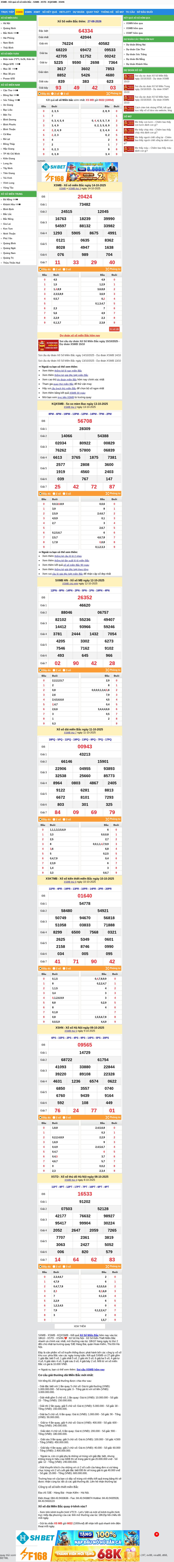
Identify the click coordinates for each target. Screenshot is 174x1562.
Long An (7, 163)
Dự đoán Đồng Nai (136, 44)
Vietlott (65, 12)
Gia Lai (7, 224)
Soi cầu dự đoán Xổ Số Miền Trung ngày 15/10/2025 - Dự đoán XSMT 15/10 (147, 89)
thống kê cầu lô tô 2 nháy (68, 556)
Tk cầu (130, 12)
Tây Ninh (8, 168)
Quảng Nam (9, 253)
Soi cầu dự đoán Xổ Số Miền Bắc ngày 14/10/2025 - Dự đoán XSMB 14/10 (79, 355)
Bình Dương (9, 119)
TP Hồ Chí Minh (11, 153)
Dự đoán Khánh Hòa (136, 64)
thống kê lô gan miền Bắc (68, 370)
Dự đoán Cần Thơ (135, 49)
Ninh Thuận (9, 233)
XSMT (37, 12)
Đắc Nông (8, 219)
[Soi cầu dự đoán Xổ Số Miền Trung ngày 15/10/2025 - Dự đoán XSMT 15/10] (129, 87)
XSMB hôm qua (134, 28)
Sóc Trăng (8, 100)
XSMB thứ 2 (70, 407)
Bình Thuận (9, 129)
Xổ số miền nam (10, 85)
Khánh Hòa (9, 204)
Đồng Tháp (9, 144)
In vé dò (114, 329)
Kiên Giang (9, 158)
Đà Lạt (6, 139)
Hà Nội (6, 23)
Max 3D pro (9, 74)
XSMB (19, 12)
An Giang (8, 105)
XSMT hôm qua (134, 33)
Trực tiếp (7, 12)
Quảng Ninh (9, 28)
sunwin (41, 160)
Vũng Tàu (8, 187)
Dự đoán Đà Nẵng (135, 59)
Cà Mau (7, 134)
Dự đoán (78, 12)
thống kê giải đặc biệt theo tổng (71, 569)
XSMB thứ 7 (70, 732)
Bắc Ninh (8, 33)
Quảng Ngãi (9, 248)
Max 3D (7, 69)
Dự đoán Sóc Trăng (136, 54)
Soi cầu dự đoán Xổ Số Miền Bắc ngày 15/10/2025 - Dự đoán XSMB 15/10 (146, 78)
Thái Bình (8, 47)
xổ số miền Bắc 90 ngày (76, 565)
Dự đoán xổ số (133, 70)
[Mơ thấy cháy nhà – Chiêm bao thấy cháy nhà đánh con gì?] (129, 131)
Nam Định (8, 42)
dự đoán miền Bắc (67, 379)
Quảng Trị (8, 258)
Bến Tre (7, 115)
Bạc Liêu (7, 110)
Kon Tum (8, 228)
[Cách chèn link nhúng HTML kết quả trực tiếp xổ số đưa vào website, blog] (129, 108)
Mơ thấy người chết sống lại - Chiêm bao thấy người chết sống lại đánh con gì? (148, 140)
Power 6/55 (9, 78)
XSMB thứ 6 (70, 882)
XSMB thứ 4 (71, 1180)
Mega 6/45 (8, 64)
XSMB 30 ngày (77, 392)
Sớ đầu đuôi (145, 12)
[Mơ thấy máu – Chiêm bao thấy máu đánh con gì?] (129, 149)
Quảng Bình (9, 243)
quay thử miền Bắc (63, 384)
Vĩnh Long (8, 183)
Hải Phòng (8, 38)
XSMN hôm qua (134, 23)
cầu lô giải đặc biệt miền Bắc (67, 573)
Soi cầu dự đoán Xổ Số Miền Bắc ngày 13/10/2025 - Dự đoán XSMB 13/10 (79, 360)
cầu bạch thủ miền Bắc (63, 388)
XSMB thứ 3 (74, 188)
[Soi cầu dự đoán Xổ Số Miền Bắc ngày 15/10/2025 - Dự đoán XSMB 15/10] (129, 77)
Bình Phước (9, 124)
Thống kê (107, 12)
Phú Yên (7, 238)
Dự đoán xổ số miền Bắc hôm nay (80, 335)
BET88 (4, 1558)
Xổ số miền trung (12, 194)
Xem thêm (80, 1326)
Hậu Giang (8, 149)
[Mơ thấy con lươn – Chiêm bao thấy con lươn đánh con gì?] (129, 123)
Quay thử (92, 12)
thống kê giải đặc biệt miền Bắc (71, 375)
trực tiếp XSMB (66, 397)
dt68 (164, 1555)
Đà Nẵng (7, 199)
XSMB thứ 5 (71, 1031)
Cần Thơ (7, 90)
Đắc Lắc (7, 214)
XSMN (28, 12)
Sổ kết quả (49, 12)
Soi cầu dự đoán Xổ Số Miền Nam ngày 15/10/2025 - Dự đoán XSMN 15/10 (146, 100)
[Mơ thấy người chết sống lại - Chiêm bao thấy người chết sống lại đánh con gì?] (129, 138)
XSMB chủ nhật (70, 583)
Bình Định (8, 209)
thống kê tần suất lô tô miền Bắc (72, 560)
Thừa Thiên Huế (11, 263)
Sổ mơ (120, 12)
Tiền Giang (9, 173)
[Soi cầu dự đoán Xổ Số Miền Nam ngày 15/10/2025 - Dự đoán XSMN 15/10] (129, 98)
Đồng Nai (8, 95)
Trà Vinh (7, 178)
